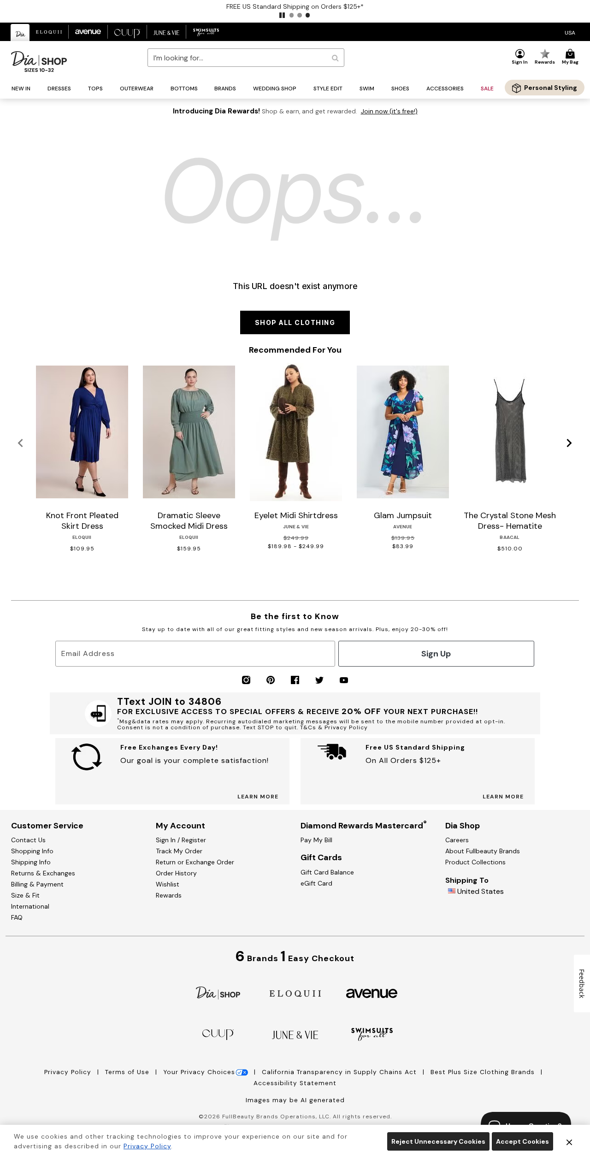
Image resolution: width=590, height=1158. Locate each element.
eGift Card (316, 883)
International (30, 906)
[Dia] (218, 992)
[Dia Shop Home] (39, 61)
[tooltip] (20, 32)
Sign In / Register (181, 840)
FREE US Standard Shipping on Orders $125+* (295, 6)
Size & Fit (25, 895)
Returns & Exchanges (43, 873)
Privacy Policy (69, 1072)
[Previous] (20, 443)
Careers (457, 840)
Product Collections (475, 862)
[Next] (569, 443)
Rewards (169, 895)
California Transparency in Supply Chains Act (340, 1072)
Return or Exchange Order (195, 862)
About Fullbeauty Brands (482, 851)
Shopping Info (32, 851)
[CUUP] (218, 1034)
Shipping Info (31, 862)
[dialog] (570, 32)
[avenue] (371, 993)
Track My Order (179, 851)
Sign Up (436, 653)
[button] (282, 15)
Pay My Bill (316, 840)
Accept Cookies (522, 1141)
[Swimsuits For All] (372, 1034)
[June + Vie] (295, 1034)
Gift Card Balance (327, 872)
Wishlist (167, 884)
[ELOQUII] (295, 992)
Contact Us (28, 840)
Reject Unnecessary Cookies (438, 1141)
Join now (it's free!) (389, 111)
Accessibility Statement (295, 1083)
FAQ (17, 917)
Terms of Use (128, 1072)
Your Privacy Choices (199, 1072)
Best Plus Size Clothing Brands (484, 1072)
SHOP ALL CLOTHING (295, 322)
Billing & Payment (37, 884)
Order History (176, 873)
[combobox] (246, 57)
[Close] (569, 1141)
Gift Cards (321, 857)
